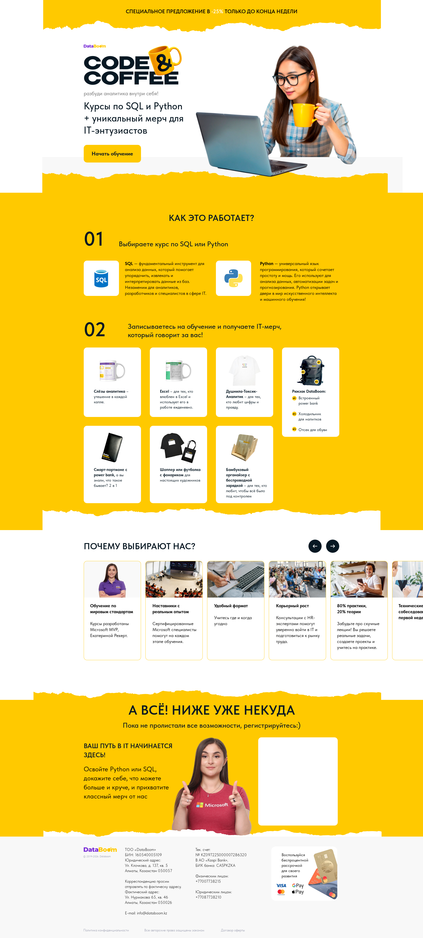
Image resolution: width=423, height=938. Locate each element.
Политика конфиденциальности (106, 930)
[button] (311, 370)
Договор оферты (233, 930)
